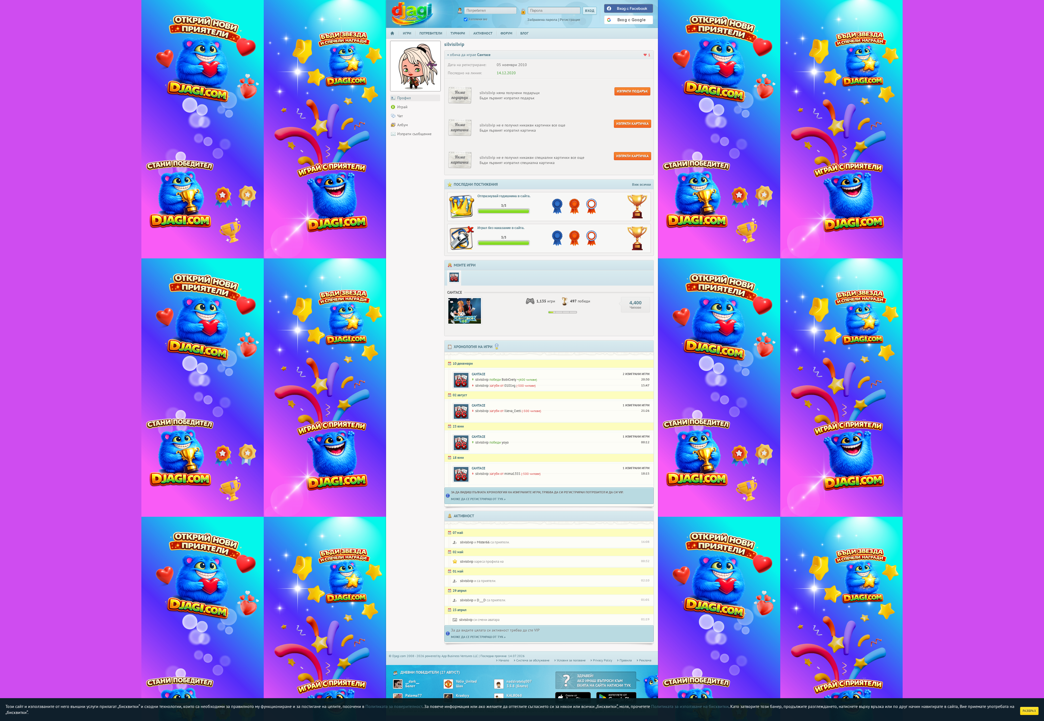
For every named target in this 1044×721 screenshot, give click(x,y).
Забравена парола (542, 20)
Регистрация (570, 20)
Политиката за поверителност (393, 706)
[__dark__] (398, 684)
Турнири (457, 33)
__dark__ (412, 681)
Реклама (645, 660)
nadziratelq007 (519, 681)
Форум (506, 33)
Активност (482, 33)
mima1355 (512, 473)
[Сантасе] (454, 277)
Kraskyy (462, 695)
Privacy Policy (602, 660)
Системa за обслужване (532, 660)
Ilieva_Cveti (512, 411)
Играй (402, 106)
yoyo (505, 442)
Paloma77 (413, 695)
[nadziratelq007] (499, 684)
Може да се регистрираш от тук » (478, 499)
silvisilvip (482, 379)
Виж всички (641, 185)
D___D (481, 600)
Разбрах (1029, 710)
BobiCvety (509, 379)
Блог (524, 33)
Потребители (431, 33)
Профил (404, 97)
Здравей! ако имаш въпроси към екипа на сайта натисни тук (604, 680)
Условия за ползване (571, 660)
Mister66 (483, 542)
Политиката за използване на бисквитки (690, 706)
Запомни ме (477, 19)
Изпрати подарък (632, 91)
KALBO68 (514, 695)
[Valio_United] (448, 684)
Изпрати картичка (632, 123)
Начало (504, 660)
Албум (402, 124)
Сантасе (478, 374)
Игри (407, 33)
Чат (400, 115)
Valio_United (466, 681)
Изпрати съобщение (414, 133)
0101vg (509, 385)
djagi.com (412, 13)
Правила (626, 660)
